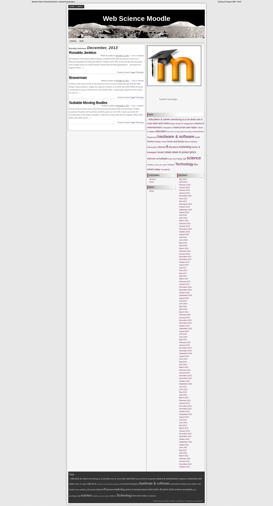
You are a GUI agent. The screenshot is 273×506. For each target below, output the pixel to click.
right (184, 159)
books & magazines (184, 123)
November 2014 (185, 351)
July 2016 (183, 301)
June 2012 (183, 423)
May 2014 (183, 362)
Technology (140, 72)
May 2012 (183, 425)
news (168, 152)
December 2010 (185, 464)
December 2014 (185, 348)
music (160, 152)
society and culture (160, 165)
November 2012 (185, 409)
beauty (172, 124)
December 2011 (185, 434)
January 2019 (184, 226)
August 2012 (184, 417)
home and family (175, 141)
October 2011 (184, 439)
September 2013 (185, 384)
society (150, 165)
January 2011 (184, 461)
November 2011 (185, 436)
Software (171, 165)
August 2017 (184, 265)
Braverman (78, 77)
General (73, 41)
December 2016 (185, 287)
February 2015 (185, 342)
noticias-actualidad (157, 158)
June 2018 (183, 240)
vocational (165, 169)
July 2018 (183, 237)
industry (193, 141)
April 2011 (183, 453)
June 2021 (183, 199)
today (157, 169)
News (81, 41)
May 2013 (183, 392)
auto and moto (161, 123)
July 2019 (183, 215)
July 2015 (183, 334)
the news (137, 495)
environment (198, 131)
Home (72, 6)
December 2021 (185, 196)
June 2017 (183, 270)
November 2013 (185, 378)
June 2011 (183, 448)
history (150, 141)
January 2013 (184, 403)
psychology (177, 159)
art (188, 119)
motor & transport (133, 489)
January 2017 (184, 284)
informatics (152, 147)
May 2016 (183, 306)
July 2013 (183, 387)
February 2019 (185, 224)
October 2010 (184, 467)
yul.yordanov (198, 501)
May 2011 (183, 450)
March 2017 (183, 279)
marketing (185, 146)
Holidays (158, 142)
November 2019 (185, 204)
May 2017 (183, 273)
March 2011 (183, 456)
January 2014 (184, 373)
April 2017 (183, 276)
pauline (110, 56)
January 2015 (184, 345)
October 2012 (184, 412)
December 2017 (185, 257)
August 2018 (184, 234)
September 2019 (185, 210)
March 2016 (183, 312)
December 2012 (185, 406)
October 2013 (184, 381)
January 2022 (184, 193)
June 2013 (183, 389)
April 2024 (183, 182)
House (187, 142)
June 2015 (183, 337)
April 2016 (183, 309)
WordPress (181, 501)
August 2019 (184, 212)
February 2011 (184, 459)
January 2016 (184, 318)
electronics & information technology (179, 131)
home (164, 142)
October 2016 (184, 293)
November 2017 (185, 259)
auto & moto (116, 478)
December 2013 (185, 376)
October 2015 (184, 326)
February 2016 (185, 315)
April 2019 (183, 218)
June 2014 (183, 359)
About (80, 6)
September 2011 (185, 442)
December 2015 (185, 320)
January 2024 (184, 188)
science (194, 158)
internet (162, 147)
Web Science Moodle (136, 18)
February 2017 (185, 282)
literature (173, 147)
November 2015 (185, 323)
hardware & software (175, 136)
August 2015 (184, 331)
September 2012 (185, 414)
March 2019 (183, 221)
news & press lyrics (184, 152)
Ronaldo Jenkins (82, 52)
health (197, 137)
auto (193, 119)
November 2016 (185, 290)
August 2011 (184, 445)
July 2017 (183, 268)
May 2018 (183, 243)
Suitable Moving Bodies (88, 102)
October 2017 (184, 262)
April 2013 (183, 395)
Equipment (152, 137)
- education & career (158, 119)
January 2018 (184, 254)
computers (167, 127)
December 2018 (185, 229)
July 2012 (183, 420)
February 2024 (185, 185)
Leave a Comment (138, 56)
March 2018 (183, 248)
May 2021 (183, 201)
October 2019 (184, 207)
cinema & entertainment (167, 478)
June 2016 (183, 304)
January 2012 (184, 431)
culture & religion (81, 484)
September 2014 (185, 353)
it (167, 146)
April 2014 (183, 365)
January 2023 (184, 190)
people (170, 159)
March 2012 (183, 428)
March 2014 (183, 367)
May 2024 (183, 179)
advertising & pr (179, 119)
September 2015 (185, 329)
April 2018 (183, 246)
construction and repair (184, 127)
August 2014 (184, 356)
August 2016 (184, 298)
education (161, 131)
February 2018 (185, 251)
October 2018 (184, 232)
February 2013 (185, 401)
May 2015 (183, 340)
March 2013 (183, 398)
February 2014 (185, 370)
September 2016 (185, 295)
